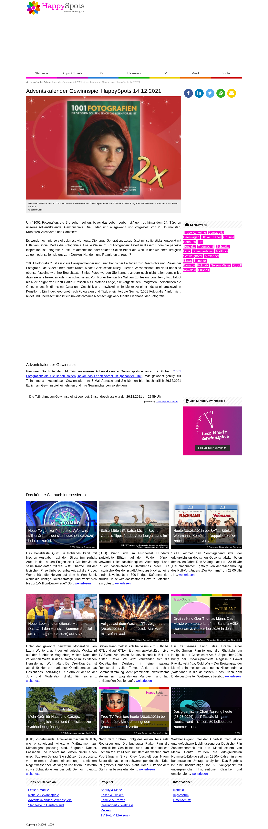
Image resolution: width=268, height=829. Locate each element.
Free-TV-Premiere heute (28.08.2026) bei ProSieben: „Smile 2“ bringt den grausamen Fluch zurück (133, 722)
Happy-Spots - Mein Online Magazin (55, 8)
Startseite (41, 73)
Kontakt (178, 790)
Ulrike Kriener (211, 237)
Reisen (106, 810)
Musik (195, 73)
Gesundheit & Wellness (117, 805)
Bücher (227, 73)
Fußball (203, 270)
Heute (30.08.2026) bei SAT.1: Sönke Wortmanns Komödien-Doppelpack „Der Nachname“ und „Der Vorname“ (204, 536)
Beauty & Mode (111, 790)
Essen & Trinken (112, 795)
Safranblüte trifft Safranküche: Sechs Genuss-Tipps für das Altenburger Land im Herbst (134, 536)
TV (165, 73)
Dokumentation (203, 251)
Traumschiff (206, 246)
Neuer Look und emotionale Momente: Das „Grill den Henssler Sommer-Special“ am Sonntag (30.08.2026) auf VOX (60, 629)
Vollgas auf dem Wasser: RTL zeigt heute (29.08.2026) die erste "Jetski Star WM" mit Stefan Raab (133, 629)
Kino (103, 73)
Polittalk (202, 265)
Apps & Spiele (72, 73)
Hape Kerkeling (195, 232)
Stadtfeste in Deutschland (46, 805)
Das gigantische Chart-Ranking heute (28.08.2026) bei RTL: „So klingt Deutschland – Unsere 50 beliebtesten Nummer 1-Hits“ (203, 719)
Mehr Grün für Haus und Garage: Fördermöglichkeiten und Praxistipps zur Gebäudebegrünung (59, 722)
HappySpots (35, 82)
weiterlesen (82, 583)
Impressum (181, 795)
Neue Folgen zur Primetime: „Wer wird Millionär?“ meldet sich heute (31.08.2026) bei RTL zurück (61, 536)
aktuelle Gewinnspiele (43, 795)
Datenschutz (182, 800)
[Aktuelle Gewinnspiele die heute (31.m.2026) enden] (212, 454)
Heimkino (134, 73)
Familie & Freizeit (113, 800)
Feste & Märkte (38, 790)
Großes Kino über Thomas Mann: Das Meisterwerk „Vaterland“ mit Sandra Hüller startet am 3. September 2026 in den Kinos (206, 626)
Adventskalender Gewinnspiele (50, 800)
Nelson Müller (220, 265)
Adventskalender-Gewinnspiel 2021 (63, 82)
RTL (74, 547)
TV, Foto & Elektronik (115, 815)
